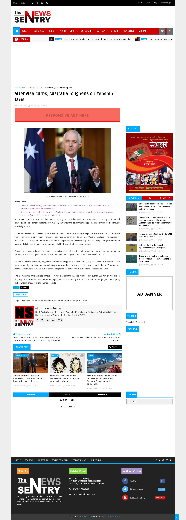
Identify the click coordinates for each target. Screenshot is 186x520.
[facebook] (28, 3)
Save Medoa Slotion (111, 517)
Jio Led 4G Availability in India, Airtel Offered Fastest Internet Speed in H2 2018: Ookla (155, 259)
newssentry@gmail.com (84, 494)
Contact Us (43, 460)
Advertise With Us (60, 460)
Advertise (129, 31)
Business (134, 198)
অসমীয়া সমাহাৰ (165, 3)
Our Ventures (97, 460)
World (63, 31)
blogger (31, 394)
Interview (164, 198)
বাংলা (148, 3)
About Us (29, 460)
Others (114, 31)
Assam (25, 31)
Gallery (101, 31)
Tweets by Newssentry (136, 322)
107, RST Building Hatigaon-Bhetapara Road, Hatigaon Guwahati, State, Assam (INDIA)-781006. (87, 481)
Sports (74, 31)
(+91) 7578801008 (81, 489)
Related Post (22, 347)
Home (17, 87)
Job (149, 198)
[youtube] (37, 3)
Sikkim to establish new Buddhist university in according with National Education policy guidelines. (103, 380)
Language (143, 31)
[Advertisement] (122, 16)
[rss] (47, 3)
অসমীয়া (140, 3)
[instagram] (42, 3)
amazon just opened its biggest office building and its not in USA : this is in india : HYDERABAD (155, 206)
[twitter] (33, 3)
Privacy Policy (79, 460)
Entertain (86, 31)
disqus (67, 394)
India (51, 31)
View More (116, 347)
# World (24, 287)
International (21, 356)
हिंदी (155, 3)
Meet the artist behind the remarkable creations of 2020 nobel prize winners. (65, 379)
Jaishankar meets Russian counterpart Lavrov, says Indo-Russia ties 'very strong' (28, 379)
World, (44, 105)
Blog (59, 319)
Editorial (39, 31)
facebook (102, 394)
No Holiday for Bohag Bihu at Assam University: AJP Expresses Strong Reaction (87, 39)
